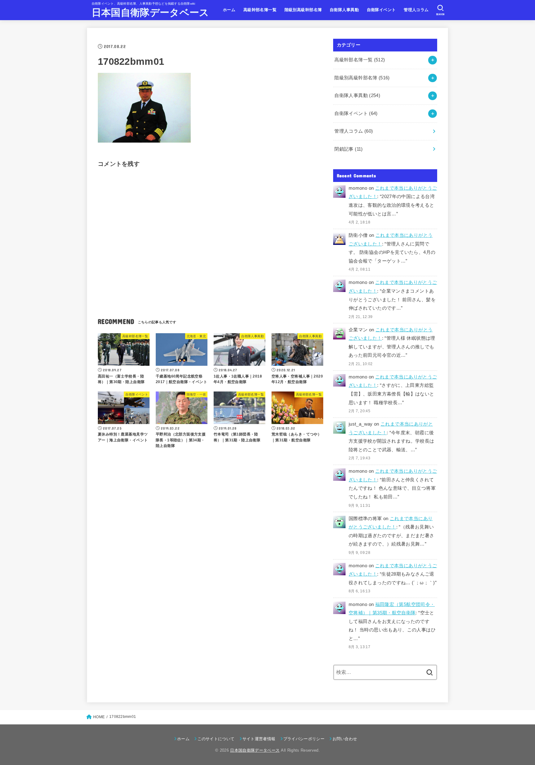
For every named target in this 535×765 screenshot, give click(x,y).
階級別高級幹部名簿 (303, 9)
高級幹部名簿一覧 (259, 9)
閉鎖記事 (348, 149)
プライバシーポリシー (303, 738)
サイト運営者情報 (259, 738)
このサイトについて (216, 738)
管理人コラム (416, 9)
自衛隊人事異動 (344, 9)
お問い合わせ (345, 738)
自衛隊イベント (381, 9)
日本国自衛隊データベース (150, 12)
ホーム (229, 9)
